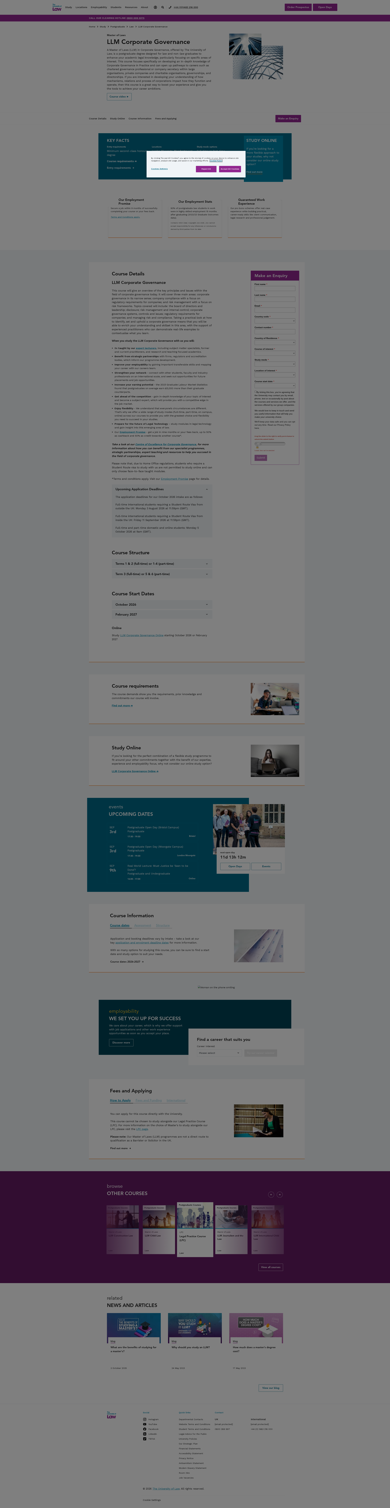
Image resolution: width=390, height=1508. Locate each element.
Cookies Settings (159, 169)
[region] (196, 164)
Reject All (206, 169)
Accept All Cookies (230, 169)
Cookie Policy (216, 161)
